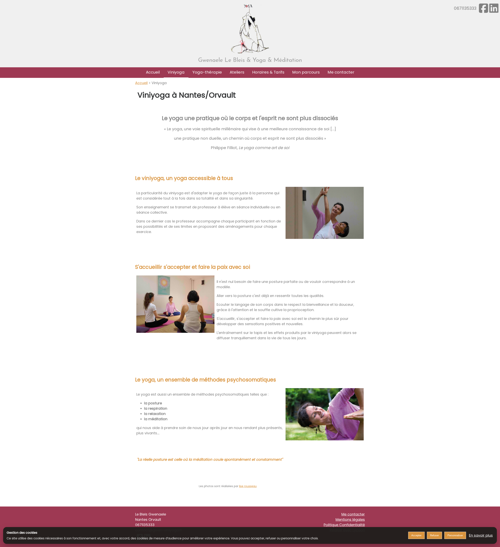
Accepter (416, 535)
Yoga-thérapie (207, 72)
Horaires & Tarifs (268, 72)
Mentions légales (350, 519)
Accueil (153, 72)
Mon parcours (306, 72)
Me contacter (341, 72)
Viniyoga (176, 72)
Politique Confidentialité (344, 524)
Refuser (434, 535)
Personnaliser (455, 535)
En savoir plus (481, 535)
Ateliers (237, 72)
